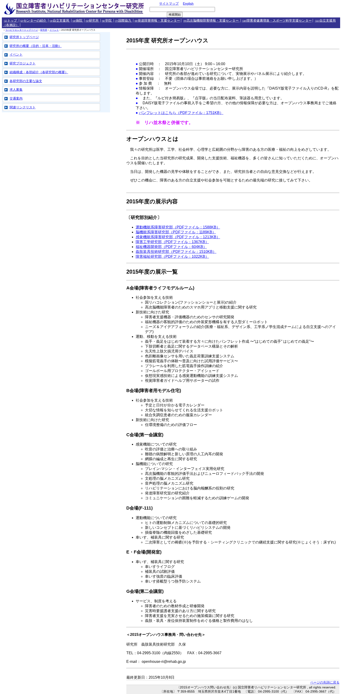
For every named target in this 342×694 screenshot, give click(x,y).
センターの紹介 (33, 20)
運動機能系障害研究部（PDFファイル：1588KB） (178, 227)
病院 (77, 20)
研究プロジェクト (23, 63)
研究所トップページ (24, 37)
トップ (11, 20)
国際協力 (123, 20)
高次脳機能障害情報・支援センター (211, 20)
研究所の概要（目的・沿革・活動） (36, 46)
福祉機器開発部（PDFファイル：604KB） (171, 247)
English (188, 3)
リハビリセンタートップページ (21, 30)
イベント (54, 30)
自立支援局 (59, 20)
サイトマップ (169, 3)
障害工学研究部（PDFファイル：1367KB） (172, 242)
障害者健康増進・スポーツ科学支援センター (277, 20)
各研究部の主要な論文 (26, 81)
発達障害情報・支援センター (157, 20)
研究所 (92, 20)
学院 (107, 20)
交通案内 (16, 98)
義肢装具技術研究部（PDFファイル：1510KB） (176, 252)
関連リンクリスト (23, 107)
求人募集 (16, 89)
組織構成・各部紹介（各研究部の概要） (39, 72)
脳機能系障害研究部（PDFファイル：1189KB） (176, 232)
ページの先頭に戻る (324, 682)
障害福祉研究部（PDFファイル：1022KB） (172, 256)
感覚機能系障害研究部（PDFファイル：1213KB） (178, 237)
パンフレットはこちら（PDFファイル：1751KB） (181, 113)
